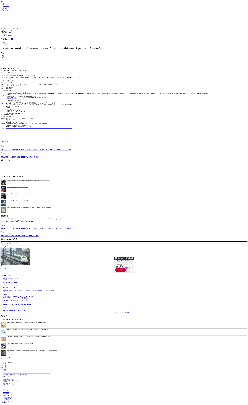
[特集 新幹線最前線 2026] (15, 264)
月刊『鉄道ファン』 (7, 4)
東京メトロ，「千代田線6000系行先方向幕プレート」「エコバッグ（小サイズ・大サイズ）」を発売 (26, 373)
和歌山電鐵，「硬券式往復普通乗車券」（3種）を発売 (15, 374)
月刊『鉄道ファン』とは (8, 384)
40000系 (2, 59)
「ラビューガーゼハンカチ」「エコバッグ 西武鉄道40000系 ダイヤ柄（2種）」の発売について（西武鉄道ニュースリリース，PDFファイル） (39, 128)
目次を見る (3, 246)
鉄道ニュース (6, 6)
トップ (4, 3)
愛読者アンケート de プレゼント (10, 380)
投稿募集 (5, 8)
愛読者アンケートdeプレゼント (8, 247)
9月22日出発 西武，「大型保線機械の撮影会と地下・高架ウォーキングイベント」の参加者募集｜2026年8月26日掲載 (32, 350)
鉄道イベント (6, 7)
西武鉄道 (3, 56)
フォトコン (5, 10)
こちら (13, 220)
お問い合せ (3, 402)
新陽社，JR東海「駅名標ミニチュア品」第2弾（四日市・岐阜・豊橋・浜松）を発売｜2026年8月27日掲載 (29, 207)
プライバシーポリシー (6, 398)
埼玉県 (2, 55)
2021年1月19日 (6, 45)
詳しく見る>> (4, 268)
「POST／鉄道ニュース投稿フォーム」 (21, 219)
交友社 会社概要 (4, 399)
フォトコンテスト (7, 383)
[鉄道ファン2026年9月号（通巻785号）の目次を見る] (10, 28)
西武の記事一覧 (4, 141)
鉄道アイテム (6, 392)
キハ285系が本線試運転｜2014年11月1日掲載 (17, 200)
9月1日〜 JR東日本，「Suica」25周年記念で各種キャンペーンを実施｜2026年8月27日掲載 (27, 329)
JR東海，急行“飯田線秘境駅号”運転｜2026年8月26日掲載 (20, 343)
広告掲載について (5, 395)
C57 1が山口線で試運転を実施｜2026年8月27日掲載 (19, 193)
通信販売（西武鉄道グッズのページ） (15, 98)
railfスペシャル (6, 393)
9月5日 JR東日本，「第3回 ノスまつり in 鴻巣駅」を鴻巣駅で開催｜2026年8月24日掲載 (26, 322)
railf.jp (2, 1)
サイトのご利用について (6, 397)
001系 (2, 57)
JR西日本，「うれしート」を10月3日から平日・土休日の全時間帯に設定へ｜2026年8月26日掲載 (28, 180)
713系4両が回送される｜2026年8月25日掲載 (17, 187)
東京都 (2, 53)
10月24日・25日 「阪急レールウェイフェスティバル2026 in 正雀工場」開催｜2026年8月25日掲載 (28, 336)
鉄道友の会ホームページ (6, 401)
